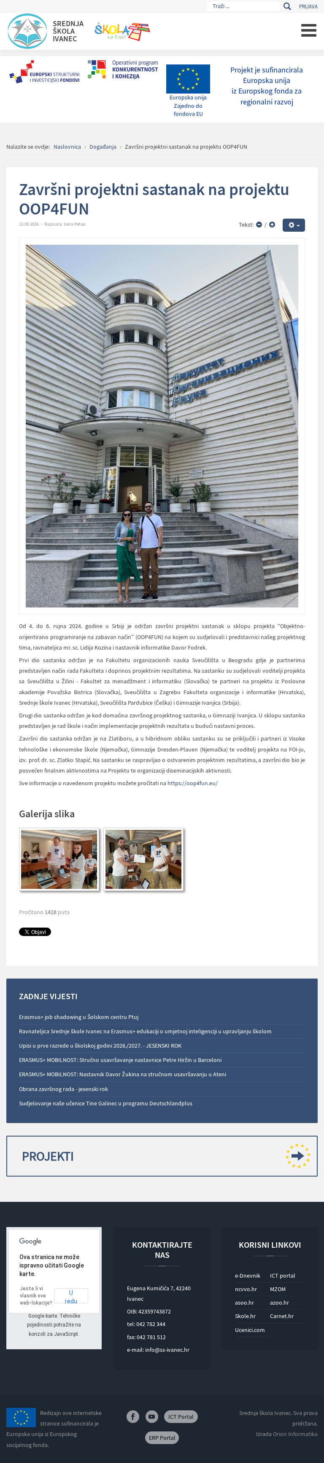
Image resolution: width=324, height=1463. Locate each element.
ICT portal (282, 1275)
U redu (71, 1296)
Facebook (133, 1416)
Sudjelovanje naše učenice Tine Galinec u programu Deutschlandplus (105, 1103)
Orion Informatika (295, 1434)
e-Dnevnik (247, 1275)
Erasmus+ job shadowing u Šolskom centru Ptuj (78, 1017)
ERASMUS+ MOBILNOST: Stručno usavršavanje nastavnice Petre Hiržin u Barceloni (120, 1060)
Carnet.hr (282, 1316)
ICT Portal (181, 1416)
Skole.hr (245, 1316)
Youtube (152, 1416)
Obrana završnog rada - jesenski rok (63, 1089)
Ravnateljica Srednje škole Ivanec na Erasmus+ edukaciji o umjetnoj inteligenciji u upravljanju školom (145, 1031)
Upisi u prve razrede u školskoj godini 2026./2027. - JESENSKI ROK (100, 1045)
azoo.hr (279, 1302)
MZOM (278, 1289)
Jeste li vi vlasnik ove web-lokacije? (36, 1296)
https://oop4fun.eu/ (192, 783)
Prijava (308, 6)
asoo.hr (244, 1302)
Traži (287, 6)
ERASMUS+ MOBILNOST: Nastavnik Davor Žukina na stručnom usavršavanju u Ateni (122, 1074)
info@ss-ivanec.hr (167, 1349)
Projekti (48, 1156)
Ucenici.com (250, 1330)
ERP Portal (162, 1438)
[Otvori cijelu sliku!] (162, 425)
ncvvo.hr (246, 1289)
